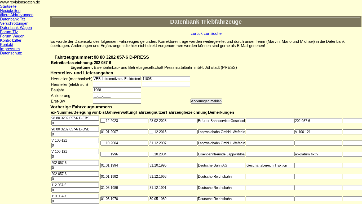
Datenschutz (11, 53)
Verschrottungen (14, 23)
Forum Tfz (9, 32)
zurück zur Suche (206, 33)
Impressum (10, 49)
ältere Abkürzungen (16, 15)
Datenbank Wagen (16, 28)
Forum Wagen (12, 36)
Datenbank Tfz (12, 19)
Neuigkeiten (10, 10)
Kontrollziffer (10, 40)
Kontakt (6, 44)
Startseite (8, 6)
